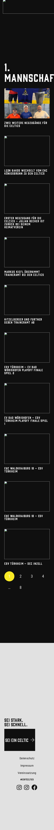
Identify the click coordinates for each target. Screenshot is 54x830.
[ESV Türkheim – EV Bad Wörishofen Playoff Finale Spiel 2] (27, 347)
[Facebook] (34, 787)
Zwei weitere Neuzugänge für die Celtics (25, 124)
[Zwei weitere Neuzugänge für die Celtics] (27, 103)
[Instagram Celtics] (19, 787)
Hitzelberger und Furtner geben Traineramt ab (23, 321)
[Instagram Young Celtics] (26, 787)
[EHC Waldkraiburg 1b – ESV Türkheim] (27, 449)
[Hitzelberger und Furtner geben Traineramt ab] (27, 300)
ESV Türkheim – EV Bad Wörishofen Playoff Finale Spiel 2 (23, 370)
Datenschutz (27, 758)
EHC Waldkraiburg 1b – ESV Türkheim (23, 469)
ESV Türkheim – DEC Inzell (23, 563)
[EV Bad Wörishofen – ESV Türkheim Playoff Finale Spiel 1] (27, 398)
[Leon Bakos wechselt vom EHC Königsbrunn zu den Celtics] (27, 151)
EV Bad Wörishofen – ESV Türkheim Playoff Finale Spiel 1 (26, 420)
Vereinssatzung (27, 773)
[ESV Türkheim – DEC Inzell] (27, 544)
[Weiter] (32, 588)
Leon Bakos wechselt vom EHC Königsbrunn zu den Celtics (26, 172)
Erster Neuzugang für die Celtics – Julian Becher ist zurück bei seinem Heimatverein (24, 222)
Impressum (27, 765)
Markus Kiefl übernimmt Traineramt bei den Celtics (24, 273)
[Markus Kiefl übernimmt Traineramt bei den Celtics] (27, 252)
